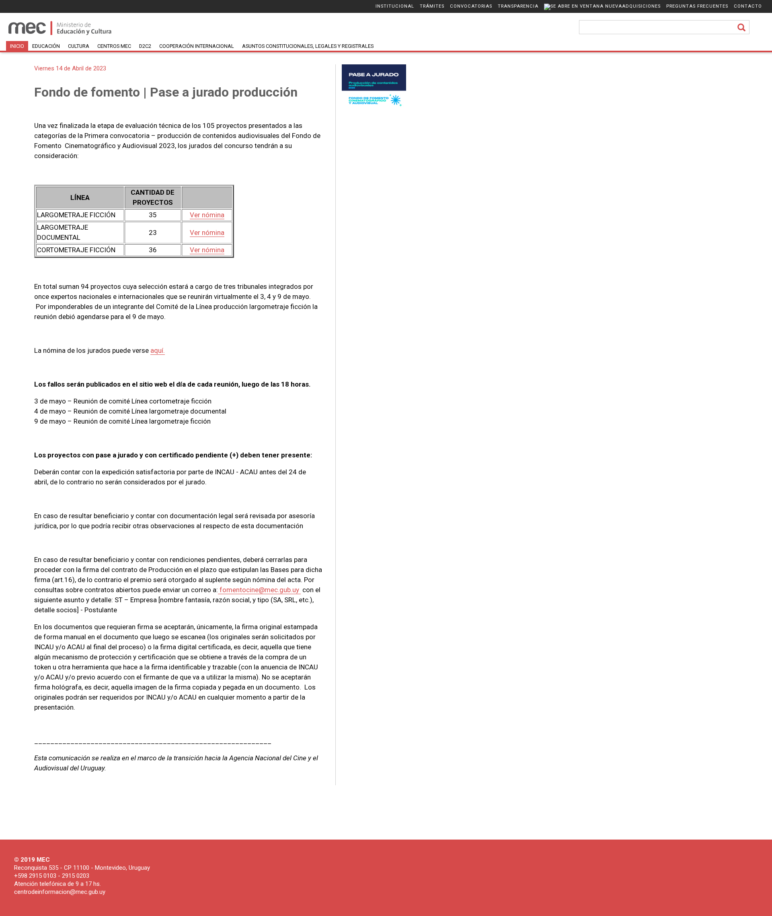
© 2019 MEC (32, 859)
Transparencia (518, 6)
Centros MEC (114, 46)
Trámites (432, 6)
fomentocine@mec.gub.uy (259, 590)
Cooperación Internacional (196, 46)
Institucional (395, 6)
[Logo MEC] (60, 34)
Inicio (17, 46)
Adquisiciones (641, 6)
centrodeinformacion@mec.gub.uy (59, 891)
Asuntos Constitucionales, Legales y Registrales (308, 46)
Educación (46, 46)
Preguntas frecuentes (697, 6)
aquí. (157, 350)
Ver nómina (207, 215)
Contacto (748, 6)
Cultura (78, 46)
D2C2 (145, 46)
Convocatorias (471, 6)
